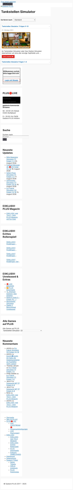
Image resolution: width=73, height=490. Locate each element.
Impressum (10, 456)
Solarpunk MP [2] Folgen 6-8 (13, 384)
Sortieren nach (6, 20)
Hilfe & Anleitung (13, 467)
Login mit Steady (11, 80)
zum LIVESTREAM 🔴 (15, 425)
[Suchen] (5, 139)
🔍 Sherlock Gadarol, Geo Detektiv (11, 294)
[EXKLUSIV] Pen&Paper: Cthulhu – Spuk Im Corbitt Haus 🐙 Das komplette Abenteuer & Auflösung (13, 243)
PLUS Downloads (14, 449)
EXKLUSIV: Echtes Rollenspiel (14, 445)
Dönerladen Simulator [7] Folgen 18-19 (11, 182)
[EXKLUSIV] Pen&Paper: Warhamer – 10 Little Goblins (12, 255)
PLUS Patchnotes (14, 471)
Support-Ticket (12, 460)
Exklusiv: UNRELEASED (15, 453)
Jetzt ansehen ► (8, 56)
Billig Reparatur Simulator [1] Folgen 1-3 (12, 159)
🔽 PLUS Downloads (10, 289)
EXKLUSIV (10, 435)
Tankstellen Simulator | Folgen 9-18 (15, 26)
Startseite (10, 417)
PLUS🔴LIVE (11, 421)
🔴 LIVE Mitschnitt (10, 285)
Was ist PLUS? (12, 419)
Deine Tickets (13, 463)
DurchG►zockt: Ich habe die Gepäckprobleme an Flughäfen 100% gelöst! (12, 360)
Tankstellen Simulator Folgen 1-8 (14, 62)
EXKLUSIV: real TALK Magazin (14, 439)
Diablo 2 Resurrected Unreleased (11, 307)
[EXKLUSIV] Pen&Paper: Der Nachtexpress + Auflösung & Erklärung (12, 261)
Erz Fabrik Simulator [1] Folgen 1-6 (11, 370)
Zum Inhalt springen (8, 2)
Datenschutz (11, 458)
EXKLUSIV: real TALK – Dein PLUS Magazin (12, 397)
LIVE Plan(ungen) (14, 432)
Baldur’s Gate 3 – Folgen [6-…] (12, 298)
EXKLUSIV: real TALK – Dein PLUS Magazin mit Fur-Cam (12, 216)
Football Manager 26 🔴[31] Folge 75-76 (13, 167)
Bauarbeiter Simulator (10, 302)
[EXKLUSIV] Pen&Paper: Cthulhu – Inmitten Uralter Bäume (12, 249)
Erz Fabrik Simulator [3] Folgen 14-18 (11, 190)
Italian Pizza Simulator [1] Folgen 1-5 (11, 175)
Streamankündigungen (19, 429)
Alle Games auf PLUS (11, 328)
